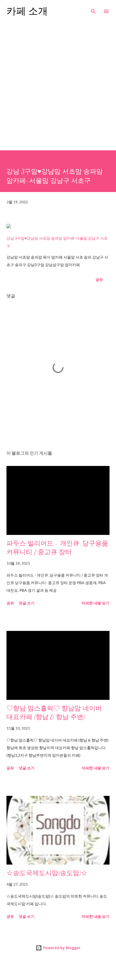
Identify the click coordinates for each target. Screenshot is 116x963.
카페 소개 (27, 11)
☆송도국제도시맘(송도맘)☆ (46, 873)
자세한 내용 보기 (95, 603)
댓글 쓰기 (27, 603)
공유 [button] (99, 279)
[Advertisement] (58, 89)
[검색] (93, 9)
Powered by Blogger (61, 947)
